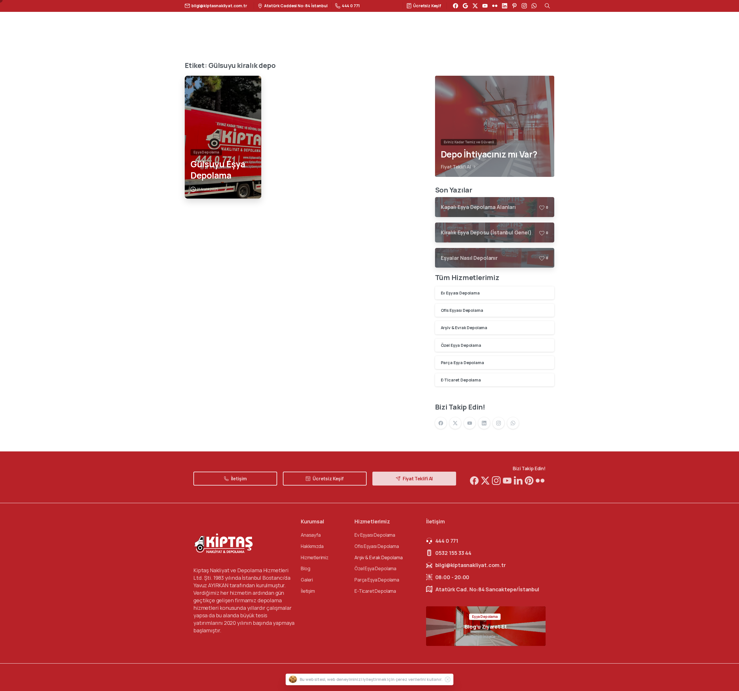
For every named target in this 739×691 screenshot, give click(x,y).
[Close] (447, 679)
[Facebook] (455, 5)
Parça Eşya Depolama (462, 362)
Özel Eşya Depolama (461, 345)
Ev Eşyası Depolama (460, 293)
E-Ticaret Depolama (461, 380)
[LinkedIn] (505, 5)
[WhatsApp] (534, 5)
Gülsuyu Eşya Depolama (218, 170)
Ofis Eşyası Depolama (462, 310)
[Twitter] (485, 480)
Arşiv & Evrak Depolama (464, 327)
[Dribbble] (507, 480)
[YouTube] (485, 5)
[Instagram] (524, 5)
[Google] (465, 5)
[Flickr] (495, 5)
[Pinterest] (514, 5)
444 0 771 (351, 5)
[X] (475, 5)
